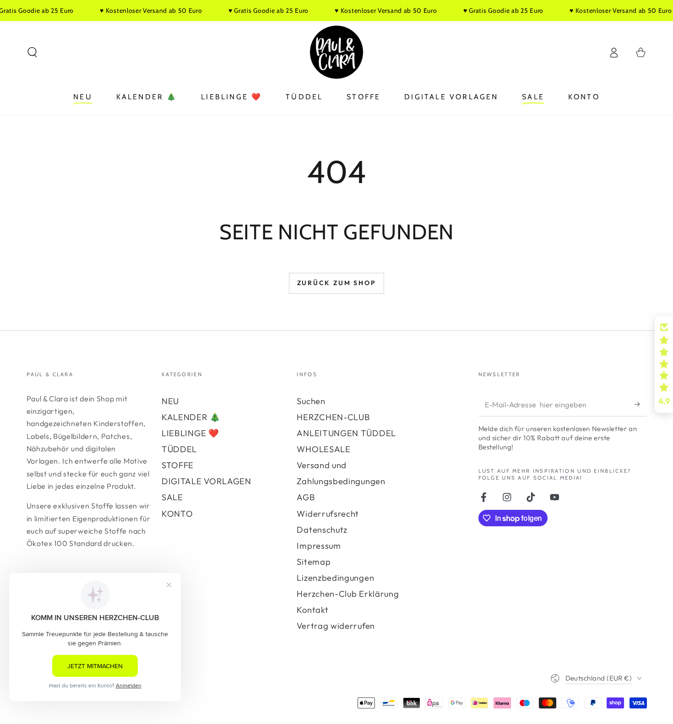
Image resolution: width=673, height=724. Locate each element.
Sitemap (314, 562)
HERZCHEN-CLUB (333, 417)
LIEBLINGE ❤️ (190, 433)
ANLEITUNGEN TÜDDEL (346, 433)
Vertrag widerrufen (335, 626)
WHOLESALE (323, 449)
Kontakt (312, 610)
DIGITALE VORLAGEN (206, 481)
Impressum (319, 545)
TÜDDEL (179, 449)
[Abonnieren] (640, 404)
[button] (32, 52)
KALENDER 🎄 (191, 417)
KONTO (177, 513)
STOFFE (178, 465)
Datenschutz (322, 529)
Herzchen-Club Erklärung (348, 594)
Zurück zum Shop (336, 283)
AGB (306, 497)
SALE (172, 497)
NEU (170, 401)
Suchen (311, 401)
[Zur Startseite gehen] (336, 52)
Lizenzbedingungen (335, 578)
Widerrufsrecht (328, 513)
